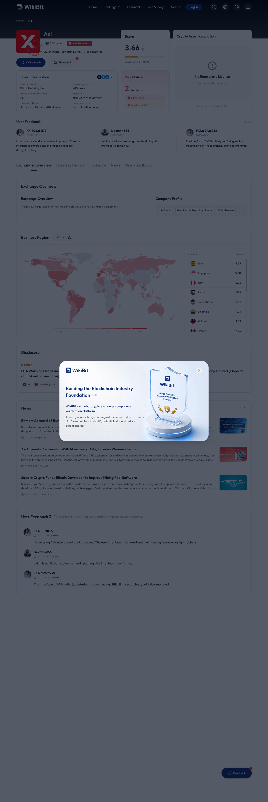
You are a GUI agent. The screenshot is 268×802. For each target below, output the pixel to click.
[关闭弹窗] (199, 370)
